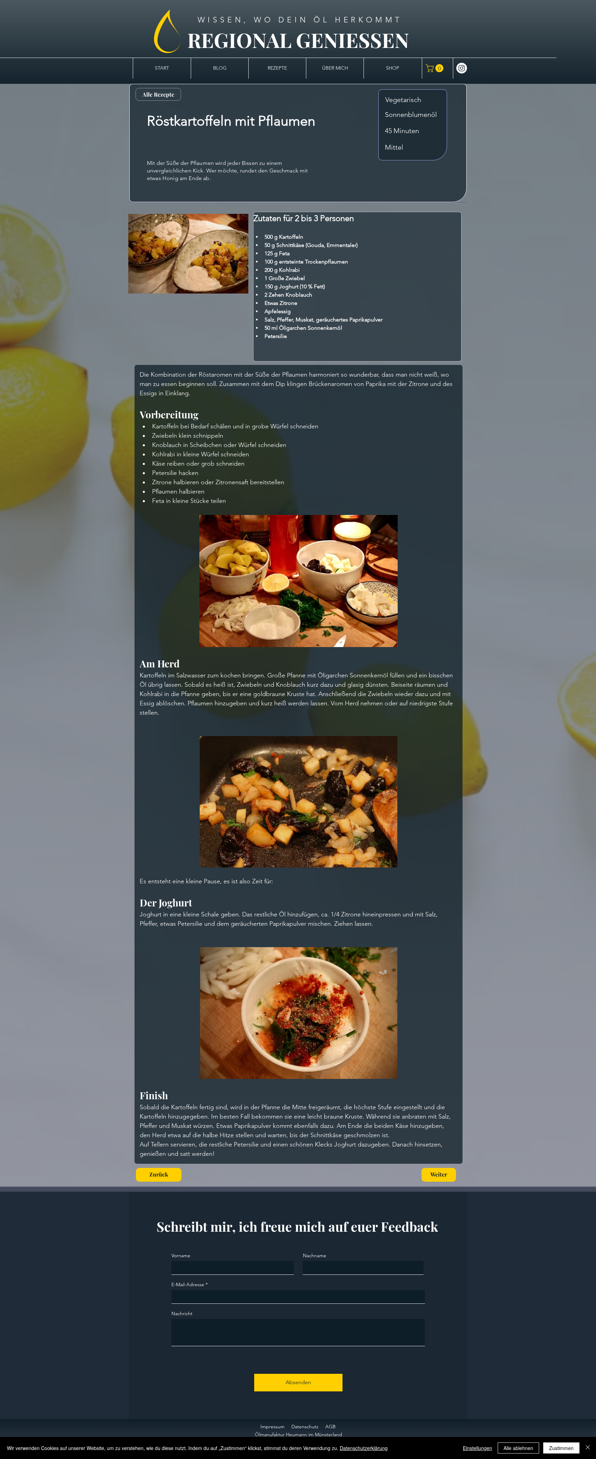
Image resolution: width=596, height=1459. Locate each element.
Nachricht (181, 1313)
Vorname (180, 1255)
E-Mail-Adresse (187, 1284)
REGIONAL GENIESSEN (298, 39)
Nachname (314, 1255)
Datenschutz (304, 1426)
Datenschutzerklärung (364, 1448)
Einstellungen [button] (477, 1448)
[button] (435, 68)
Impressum (272, 1426)
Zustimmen (561, 1448)
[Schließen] (588, 1447)
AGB (330, 1426)
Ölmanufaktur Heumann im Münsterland (298, 1434)
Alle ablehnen (518, 1448)
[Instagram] (461, 68)
